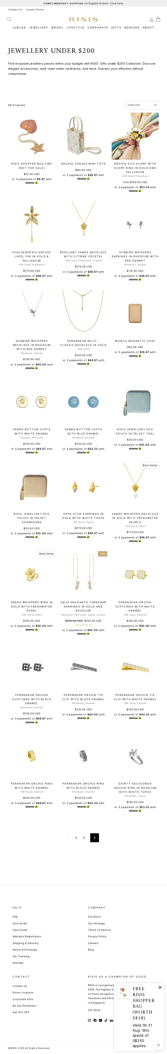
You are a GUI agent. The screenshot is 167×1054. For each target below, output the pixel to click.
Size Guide (20, 923)
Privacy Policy (97, 936)
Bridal (58, 27)
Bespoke (132, 27)
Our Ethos (94, 916)
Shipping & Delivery (26, 943)
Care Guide (20, 929)
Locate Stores (35, 9)
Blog (91, 949)
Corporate (98, 27)
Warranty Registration (27, 936)
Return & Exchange (25, 949)
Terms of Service (99, 929)
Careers (93, 943)
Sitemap (18, 962)
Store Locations (23, 992)
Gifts (116, 27)
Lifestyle (76, 27)
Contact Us (15, 9)
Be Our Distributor (24, 1005)
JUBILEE (19, 27)
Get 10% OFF (21, 1012)
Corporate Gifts (23, 999)
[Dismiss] (160, 988)
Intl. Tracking (21, 956)
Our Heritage (96, 923)
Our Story (94, 1010)
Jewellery (38, 27)
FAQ (15, 916)
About (149, 27)
